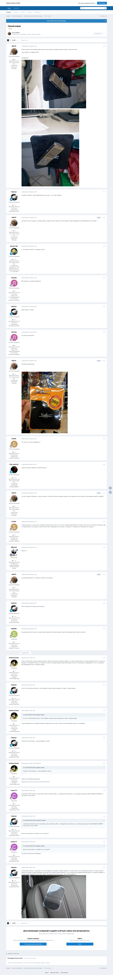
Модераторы (37, 12)
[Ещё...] (104, 46)
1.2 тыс (14, 259)
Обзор (9, 8)
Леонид (14, 277)
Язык (46, 972)
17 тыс (14, 560)
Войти (79, 944)
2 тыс (14, 205)
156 (15, 59)
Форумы (8, 12)
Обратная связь (54, 972)
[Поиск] (105, 8)
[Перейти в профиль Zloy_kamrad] (14, 469)
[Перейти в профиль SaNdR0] (14, 634)
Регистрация (102, 3)
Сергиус (14, 192)
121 (15, 291)
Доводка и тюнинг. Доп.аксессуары (31, 34)
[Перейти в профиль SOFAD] (14, 444)
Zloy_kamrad (13, 464)
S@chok (14, 547)
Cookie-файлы (64, 972)
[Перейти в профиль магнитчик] (14, 251)
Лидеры (29, 12)
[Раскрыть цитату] (23, 714)
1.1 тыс (14, 477)
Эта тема (99, 8)
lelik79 (17, 32)
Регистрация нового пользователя (33, 944)
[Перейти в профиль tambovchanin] (14, 663)
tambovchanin (14, 657)
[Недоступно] (54, 84)
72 (14, 642)
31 (14, 671)
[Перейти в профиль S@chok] (14, 552)
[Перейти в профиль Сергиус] (14, 197)
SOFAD (14, 438)
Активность (16, 8)
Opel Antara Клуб (13, 3)
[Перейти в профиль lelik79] (9, 33)
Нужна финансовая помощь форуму (56, 20)
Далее (14, 40)
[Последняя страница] (17, 40)
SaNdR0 (14, 628)
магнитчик (14, 246)
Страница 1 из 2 (24, 40)
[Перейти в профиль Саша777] (14, 795)
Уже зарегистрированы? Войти (86, 3)
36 (14, 803)
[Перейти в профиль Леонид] (14, 283)
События (22, 12)
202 (15, 452)
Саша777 (14, 790)
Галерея (16, 12)
